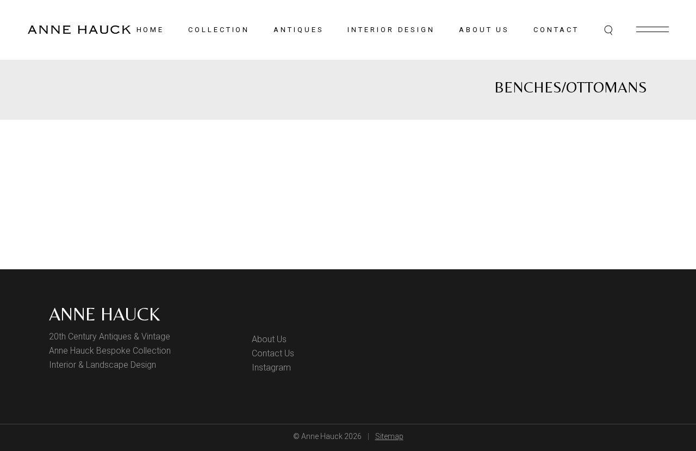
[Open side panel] (652, 29)
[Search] (609, 30)
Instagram (271, 367)
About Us (269, 339)
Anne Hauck (104, 314)
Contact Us (273, 353)
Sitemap (389, 436)
